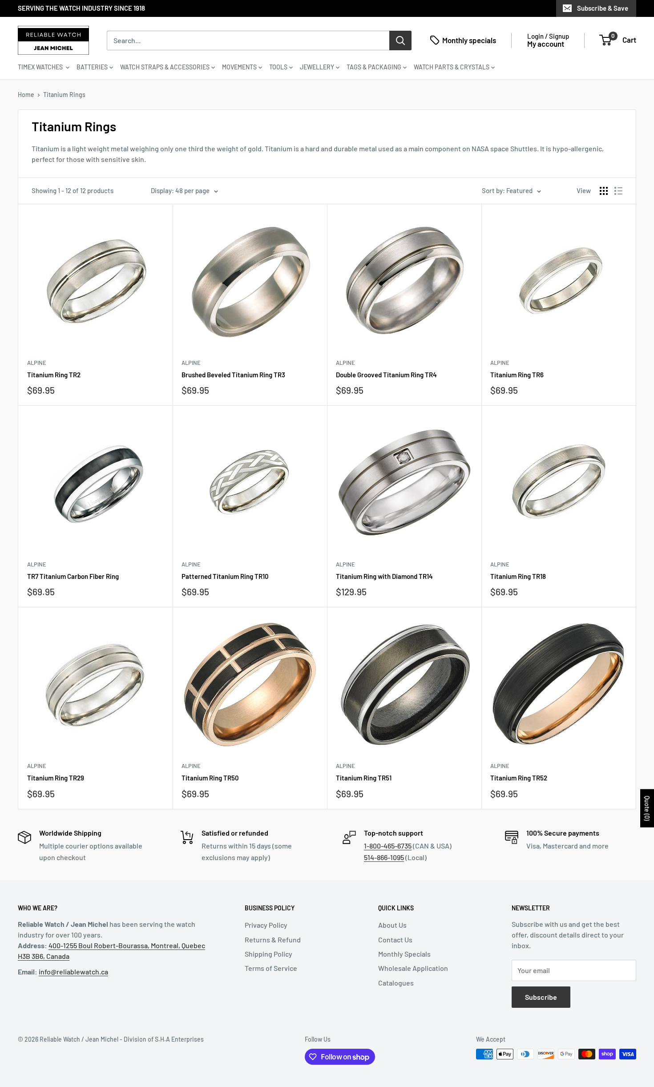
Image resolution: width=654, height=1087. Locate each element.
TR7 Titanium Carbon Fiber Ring (73, 576)
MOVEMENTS (239, 67)
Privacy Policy (266, 925)
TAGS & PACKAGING (374, 67)
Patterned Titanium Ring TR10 (225, 576)
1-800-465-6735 (388, 845)
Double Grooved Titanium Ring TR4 (386, 375)
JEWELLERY (317, 67)
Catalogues (396, 982)
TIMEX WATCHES (41, 67)
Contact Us (395, 939)
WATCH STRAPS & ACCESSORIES (165, 67)
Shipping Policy (268, 954)
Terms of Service (271, 968)
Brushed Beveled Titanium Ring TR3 (233, 375)
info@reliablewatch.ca (73, 971)
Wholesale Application (413, 968)
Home (26, 94)
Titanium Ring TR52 (518, 778)
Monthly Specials (404, 954)
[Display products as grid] (604, 191)
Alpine (36, 362)
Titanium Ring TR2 (54, 375)
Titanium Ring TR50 (210, 778)
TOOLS (278, 67)
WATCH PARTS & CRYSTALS (451, 67)
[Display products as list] (618, 191)
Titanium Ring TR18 (518, 576)
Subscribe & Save (602, 8)
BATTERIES (92, 67)
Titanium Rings (64, 94)
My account (545, 43)
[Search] (400, 40)
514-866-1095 (384, 857)
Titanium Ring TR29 (55, 778)
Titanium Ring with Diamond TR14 (384, 576)
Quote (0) (647, 808)
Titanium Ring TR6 (517, 375)
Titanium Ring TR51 (364, 778)
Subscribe (541, 997)
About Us (392, 925)
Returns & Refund (273, 939)
